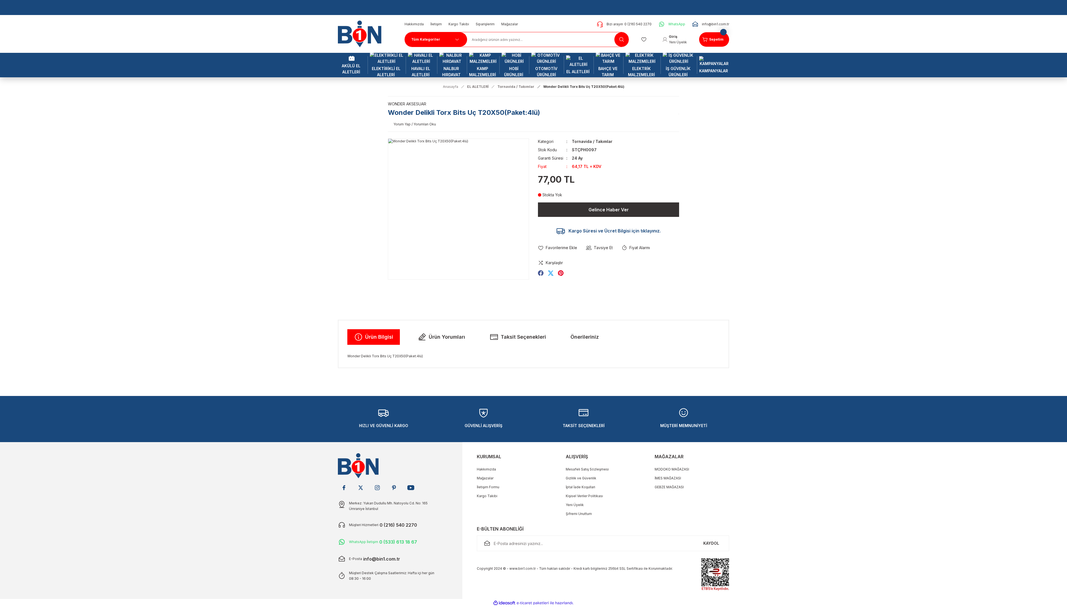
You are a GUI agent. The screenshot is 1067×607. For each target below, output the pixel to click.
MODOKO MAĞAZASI (672, 469)
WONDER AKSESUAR (407, 103)
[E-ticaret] (533, 603)
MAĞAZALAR (669, 456)
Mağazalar (485, 478)
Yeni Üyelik (575, 505)
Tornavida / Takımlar (592, 141)
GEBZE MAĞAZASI (669, 487)
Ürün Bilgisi (379, 337)
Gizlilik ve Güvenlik (581, 478)
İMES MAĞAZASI (668, 478)
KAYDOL (711, 543)
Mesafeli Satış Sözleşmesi (587, 469)
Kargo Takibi (487, 496)
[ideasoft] (504, 603)
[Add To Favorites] (557, 248)
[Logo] (362, 33)
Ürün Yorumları (447, 337)
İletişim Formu (488, 487)
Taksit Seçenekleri (523, 337)
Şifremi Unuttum (579, 514)
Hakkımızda (486, 469)
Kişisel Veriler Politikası (584, 496)
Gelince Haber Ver (609, 209)
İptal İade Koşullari (580, 487)
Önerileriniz (584, 337)
